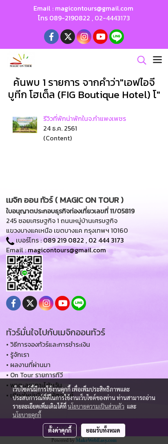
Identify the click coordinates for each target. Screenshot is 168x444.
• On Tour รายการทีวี (34, 375)
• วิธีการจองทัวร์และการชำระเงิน (48, 344)
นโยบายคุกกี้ (27, 414)
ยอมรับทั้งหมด (103, 430)
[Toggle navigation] (157, 60)
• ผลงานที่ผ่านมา (28, 365)
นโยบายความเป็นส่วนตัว (96, 406)
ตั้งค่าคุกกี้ (59, 430)
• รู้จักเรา (17, 354)
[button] (139, 60)
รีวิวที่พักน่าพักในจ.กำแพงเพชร (84, 118)
